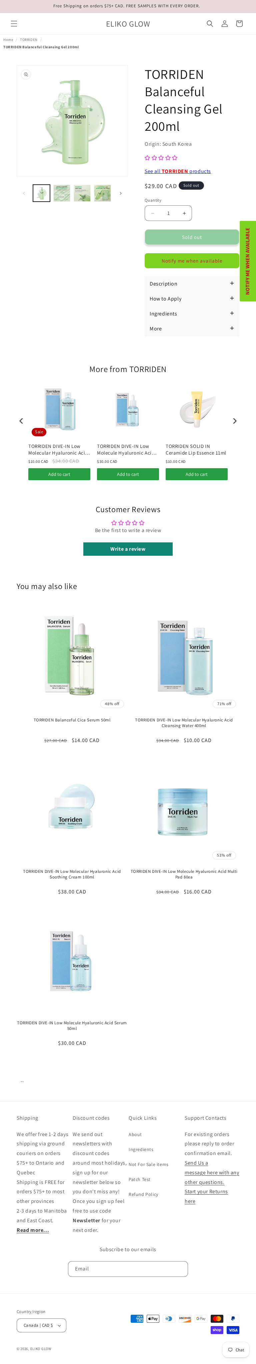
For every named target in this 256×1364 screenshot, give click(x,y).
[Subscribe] (180, 1269)
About (135, 1134)
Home (8, 39)
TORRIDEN (29, 39)
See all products (178, 171)
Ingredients (141, 1149)
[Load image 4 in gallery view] (102, 193)
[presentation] (21, 420)
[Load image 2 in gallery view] (61, 193)
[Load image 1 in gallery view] (41, 193)
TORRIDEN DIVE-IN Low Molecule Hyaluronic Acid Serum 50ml (125, 449)
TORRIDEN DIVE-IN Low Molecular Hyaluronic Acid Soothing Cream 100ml (72, 874)
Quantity (153, 200)
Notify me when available (192, 261)
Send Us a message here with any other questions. (212, 1172)
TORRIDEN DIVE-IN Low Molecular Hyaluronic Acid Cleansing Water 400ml (58, 449)
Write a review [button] (127, 548)
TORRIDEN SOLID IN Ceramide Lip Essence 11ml (196, 449)
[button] (14, 23)
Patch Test (140, 1179)
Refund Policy (143, 1194)
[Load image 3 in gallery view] (82, 193)
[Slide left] (24, 193)
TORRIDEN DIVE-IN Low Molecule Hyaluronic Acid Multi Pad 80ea (184, 874)
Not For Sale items (149, 1164)
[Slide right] (120, 193)
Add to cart (59, 474)
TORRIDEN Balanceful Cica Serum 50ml (72, 720)
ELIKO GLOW (41, 1348)
